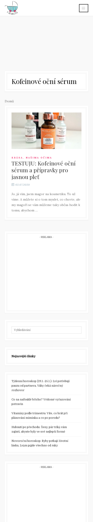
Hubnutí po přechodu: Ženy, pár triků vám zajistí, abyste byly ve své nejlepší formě (39, 429)
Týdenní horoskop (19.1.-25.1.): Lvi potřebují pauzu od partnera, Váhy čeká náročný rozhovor (41, 386)
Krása (17, 157)
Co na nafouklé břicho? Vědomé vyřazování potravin (41, 402)
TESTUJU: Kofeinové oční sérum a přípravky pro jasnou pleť (44, 169)
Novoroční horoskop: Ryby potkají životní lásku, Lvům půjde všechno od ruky (40, 443)
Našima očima (39, 157)
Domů (9, 101)
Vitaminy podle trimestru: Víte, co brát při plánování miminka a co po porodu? (39, 415)
